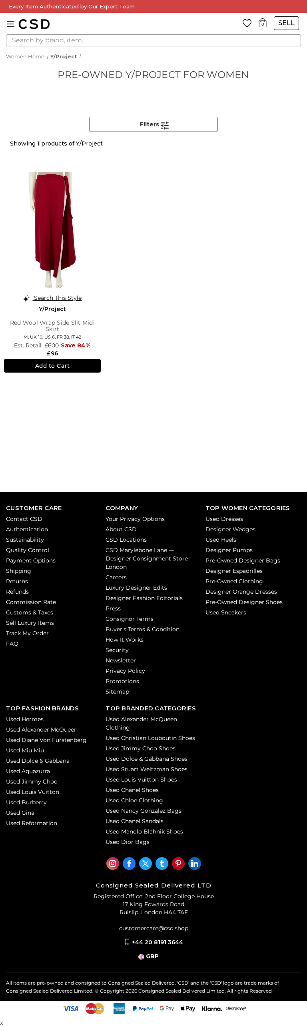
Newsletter (121, 660)
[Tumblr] (161, 863)
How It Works (125, 639)
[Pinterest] (178, 863)
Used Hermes (25, 719)
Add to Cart (52, 365)
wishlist (247, 23)
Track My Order (27, 633)
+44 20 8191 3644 (157, 942)
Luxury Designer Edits (136, 587)
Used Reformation (31, 823)
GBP (152, 956)
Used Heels (220, 539)
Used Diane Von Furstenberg (46, 740)
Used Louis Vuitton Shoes (141, 779)
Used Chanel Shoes (132, 790)
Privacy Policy (125, 670)
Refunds (17, 591)
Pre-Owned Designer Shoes (244, 602)
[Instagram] (112, 863)
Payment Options (31, 560)
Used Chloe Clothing (134, 800)
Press (113, 608)
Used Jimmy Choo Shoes (140, 748)
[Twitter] (145, 863)
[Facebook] (129, 863)
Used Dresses (224, 518)
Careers (116, 577)
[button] (153, 124)
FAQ (12, 643)
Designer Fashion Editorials (144, 598)
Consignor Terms (130, 618)
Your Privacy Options (135, 518)
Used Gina (20, 812)
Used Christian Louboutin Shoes (150, 738)
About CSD (121, 529)
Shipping (18, 570)
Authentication (27, 529)
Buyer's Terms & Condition (142, 629)
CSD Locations (126, 539)
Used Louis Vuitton (32, 792)
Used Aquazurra (28, 771)
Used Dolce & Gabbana (38, 760)
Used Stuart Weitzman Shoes (146, 769)
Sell (286, 23)
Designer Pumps (229, 550)
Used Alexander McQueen (42, 729)
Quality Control (27, 550)
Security (117, 650)
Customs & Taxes (29, 612)
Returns (17, 581)
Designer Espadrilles (234, 570)
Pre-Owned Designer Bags (242, 560)
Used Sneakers (225, 612)
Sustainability (25, 539)
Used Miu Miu (25, 750)
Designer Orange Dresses (241, 591)
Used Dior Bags (128, 842)
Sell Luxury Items (30, 622)
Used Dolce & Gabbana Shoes (146, 758)
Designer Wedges (230, 529)
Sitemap (117, 691)
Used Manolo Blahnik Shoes (144, 831)
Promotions (122, 681)
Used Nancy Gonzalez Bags (143, 810)
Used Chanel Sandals (134, 821)
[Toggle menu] (11, 24)
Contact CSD (24, 518)
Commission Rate (31, 602)
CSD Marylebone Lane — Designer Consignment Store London (147, 558)
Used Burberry (26, 802)
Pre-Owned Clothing (234, 581)
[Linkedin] (194, 863)
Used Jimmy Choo (32, 781)
